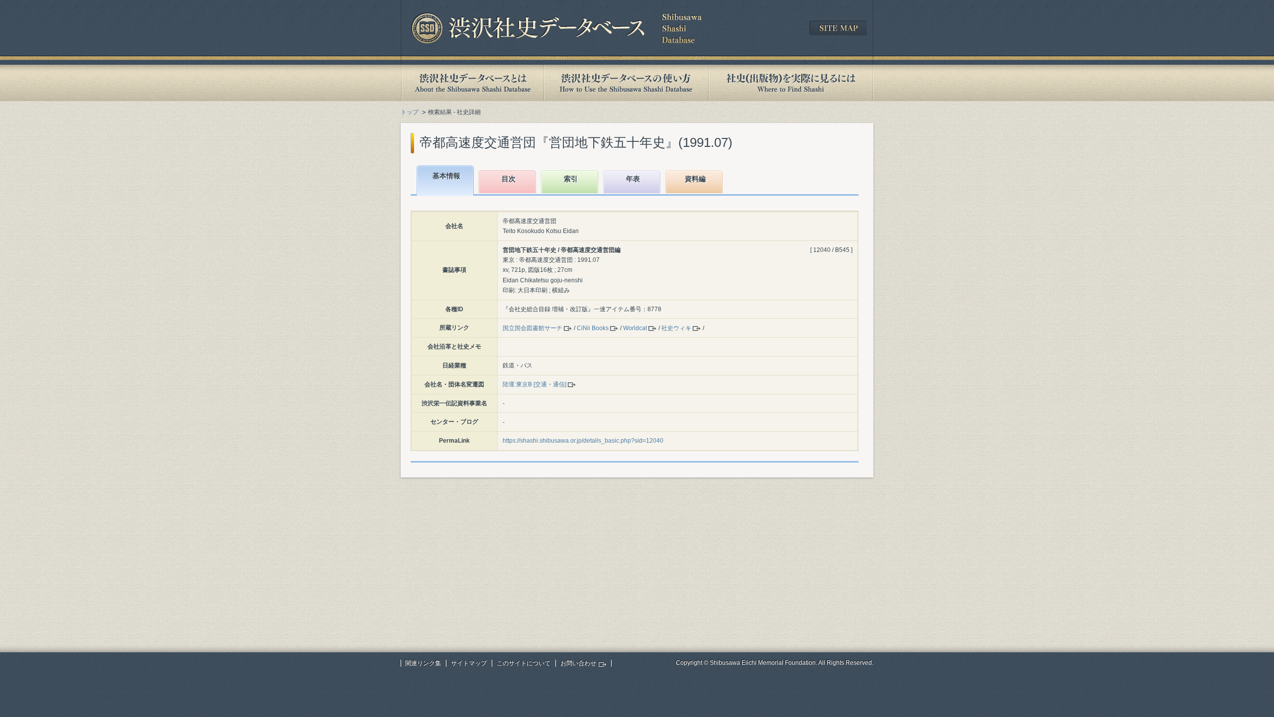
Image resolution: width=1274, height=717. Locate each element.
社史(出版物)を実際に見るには (790, 83)
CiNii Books (593, 328)
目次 (509, 179)
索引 (571, 179)
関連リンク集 (423, 663)
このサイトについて (523, 663)
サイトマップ (469, 663)
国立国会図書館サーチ (532, 328)
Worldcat (635, 328)
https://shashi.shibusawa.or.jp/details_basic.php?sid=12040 (583, 440)
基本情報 (446, 176)
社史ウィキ (676, 328)
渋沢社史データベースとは (472, 83)
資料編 (695, 179)
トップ (410, 112)
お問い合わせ (578, 663)
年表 (633, 179)
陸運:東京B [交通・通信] (534, 384)
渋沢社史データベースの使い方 (626, 83)
